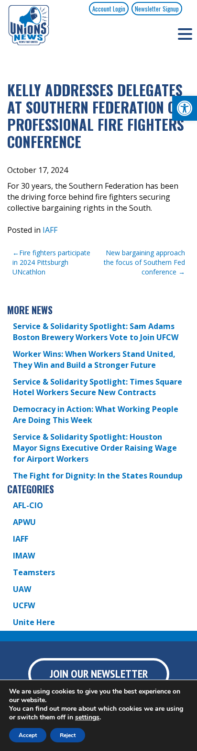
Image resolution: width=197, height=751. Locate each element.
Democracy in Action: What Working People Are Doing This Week (95, 414)
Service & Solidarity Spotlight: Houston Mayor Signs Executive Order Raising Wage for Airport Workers (95, 448)
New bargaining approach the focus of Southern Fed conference (144, 262)
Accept (28, 735)
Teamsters (34, 572)
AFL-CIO (28, 505)
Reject (68, 735)
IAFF (50, 230)
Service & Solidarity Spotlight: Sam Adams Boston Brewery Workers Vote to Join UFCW (95, 331)
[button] (184, 108)
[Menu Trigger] (185, 33)
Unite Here (34, 622)
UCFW (24, 605)
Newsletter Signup (157, 8)
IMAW (24, 555)
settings (87, 717)
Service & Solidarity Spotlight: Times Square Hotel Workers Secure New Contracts (97, 387)
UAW (22, 589)
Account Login (108, 8)
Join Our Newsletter (99, 673)
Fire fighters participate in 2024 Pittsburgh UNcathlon (51, 262)
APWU (24, 522)
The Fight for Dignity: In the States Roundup (98, 475)
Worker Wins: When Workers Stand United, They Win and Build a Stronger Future (94, 359)
